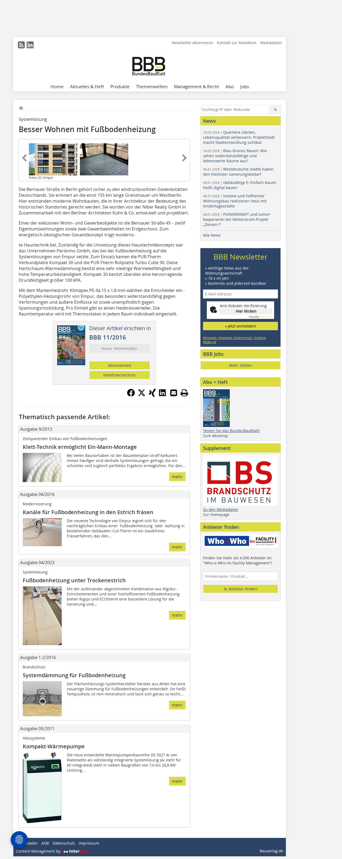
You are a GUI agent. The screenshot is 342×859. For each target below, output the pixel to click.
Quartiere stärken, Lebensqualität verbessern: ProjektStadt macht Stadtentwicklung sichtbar (239, 137)
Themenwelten (152, 86)
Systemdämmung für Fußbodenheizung (74, 675)
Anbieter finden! (242, 588)
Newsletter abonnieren (192, 42)
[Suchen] (275, 109)
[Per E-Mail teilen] (173, 392)
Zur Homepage (216, 514)
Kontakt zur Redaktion (236, 42)
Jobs (244, 86)
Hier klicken (246, 311)
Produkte (120, 86)
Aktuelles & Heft (87, 86)
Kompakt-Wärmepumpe (54, 746)
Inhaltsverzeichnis (119, 375)
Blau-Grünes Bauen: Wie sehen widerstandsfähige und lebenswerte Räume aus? (235, 155)
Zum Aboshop (215, 435)
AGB (45, 843)
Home (57, 86)
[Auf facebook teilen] (131, 395)
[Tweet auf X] (141, 395)
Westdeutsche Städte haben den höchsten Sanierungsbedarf (238, 172)
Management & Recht (196, 86)
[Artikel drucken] (184, 392)
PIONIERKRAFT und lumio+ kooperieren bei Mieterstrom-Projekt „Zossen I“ (237, 219)
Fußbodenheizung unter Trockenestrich (74, 580)
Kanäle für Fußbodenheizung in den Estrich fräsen (88, 512)
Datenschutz (64, 843)
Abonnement (119, 365)
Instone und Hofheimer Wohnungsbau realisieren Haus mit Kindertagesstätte (235, 201)
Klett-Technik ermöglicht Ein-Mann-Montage (80, 446)
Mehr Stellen (240, 365)
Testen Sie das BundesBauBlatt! (231, 430)
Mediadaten (271, 42)
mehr (177, 477)
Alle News (212, 235)
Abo (230, 86)
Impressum (89, 843)
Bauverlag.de (271, 850)
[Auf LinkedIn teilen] (163, 395)
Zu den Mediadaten (220, 509)
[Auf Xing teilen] (152, 395)
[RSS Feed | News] (21, 45)
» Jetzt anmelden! (240, 326)
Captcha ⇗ (260, 317)
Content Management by (38, 851)
